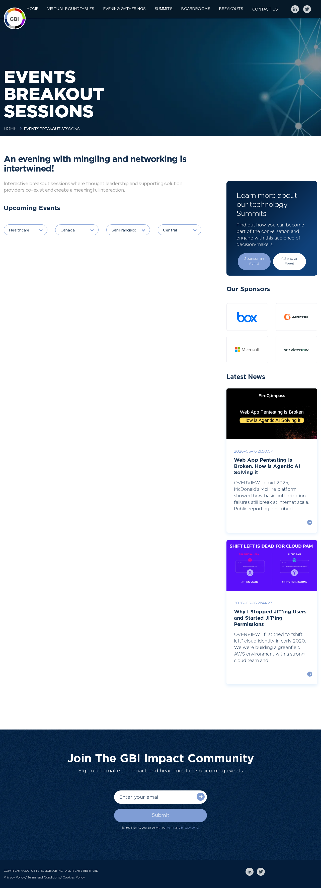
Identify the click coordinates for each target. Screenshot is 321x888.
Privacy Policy (14, 877)
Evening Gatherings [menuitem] (124, 8)
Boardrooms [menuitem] (195, 8)
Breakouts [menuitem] (231, 8)
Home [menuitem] (32, 8)
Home (10, 129)
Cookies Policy (74, 877)
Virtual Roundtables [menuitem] (70, 8)
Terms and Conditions (44, 877)
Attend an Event (289, 261)
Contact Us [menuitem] (265, 9)
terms (171, 827)
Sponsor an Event (254, 261)
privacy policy (190, 827)
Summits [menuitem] (164, 8)
